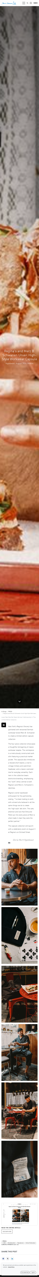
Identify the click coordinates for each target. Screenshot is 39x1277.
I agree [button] (33, 1272)
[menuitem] (27, 3)
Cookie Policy (11, 1267)
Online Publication (30, 1243)
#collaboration (11, 1243)
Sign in (35, 3)
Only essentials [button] (25, 1272)
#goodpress (21, 1243)
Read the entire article (11, 1228)
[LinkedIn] (12, 1259)
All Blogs (3, 711)
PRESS (10, 711)
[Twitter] (8, 1259)
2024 (4, 1243)
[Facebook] (3, 1259)
